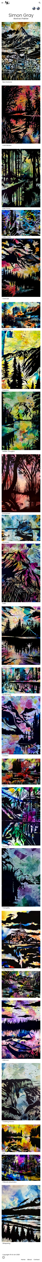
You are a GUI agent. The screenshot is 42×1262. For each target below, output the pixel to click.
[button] (2, 2)
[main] (21, 16)
